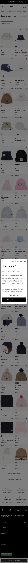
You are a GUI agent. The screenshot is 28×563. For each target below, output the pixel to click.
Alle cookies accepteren (14, 299)
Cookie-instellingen (14, 295)
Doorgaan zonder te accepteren (19, 261)
